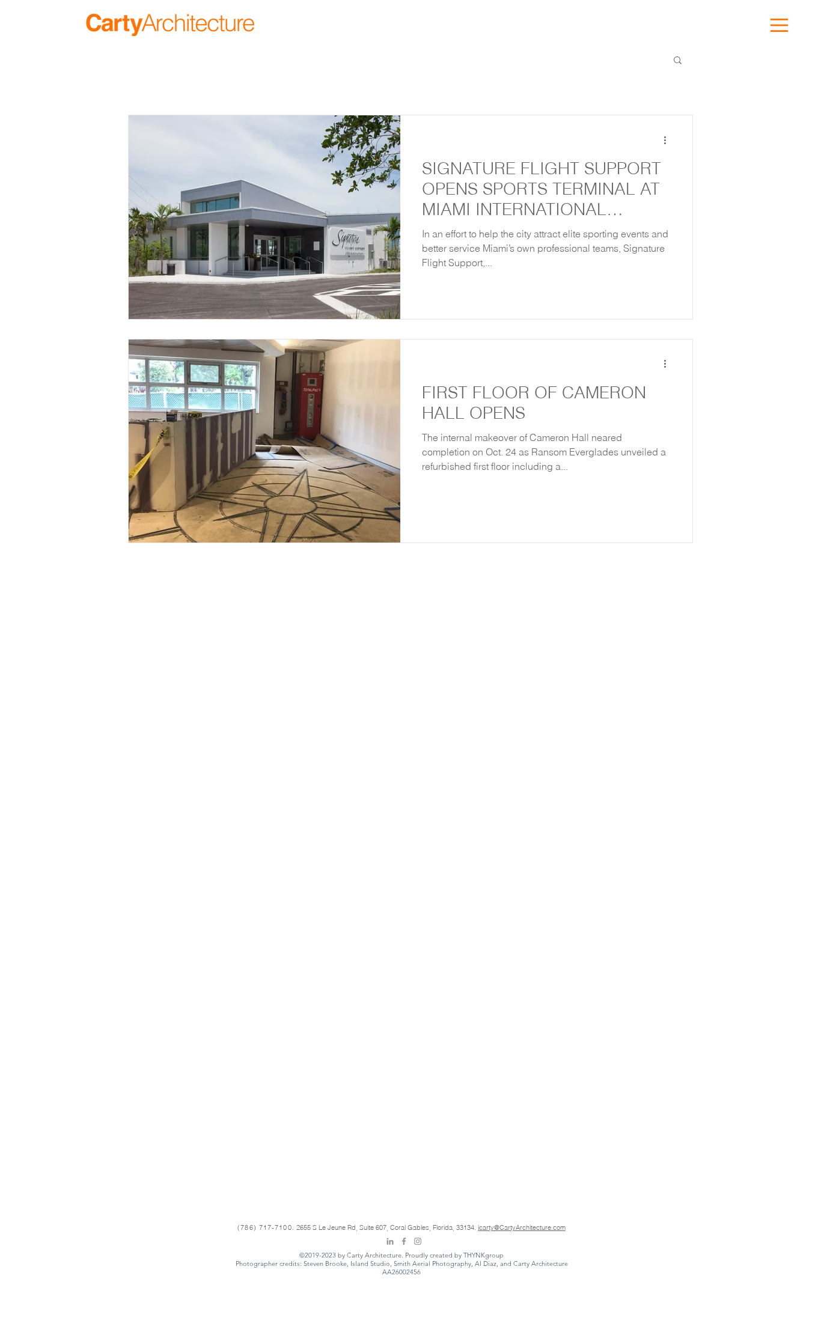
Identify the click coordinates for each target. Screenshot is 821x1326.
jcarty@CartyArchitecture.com (522, 1227)
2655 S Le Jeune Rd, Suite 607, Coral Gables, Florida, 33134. (387, 1227)
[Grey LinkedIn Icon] (390, 1241)
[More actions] (669, 140)
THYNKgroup (483, 1255)
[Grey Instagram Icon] (418, 1241)
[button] (779, 25)
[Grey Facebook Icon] (404, 1241)
